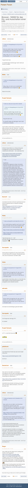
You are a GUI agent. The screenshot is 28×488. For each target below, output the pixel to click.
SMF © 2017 (13, 486)
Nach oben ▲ (19, 485)
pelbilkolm (5, 346)
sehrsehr (4, 288)
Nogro (4, 446)
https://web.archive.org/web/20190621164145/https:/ (13, 413)
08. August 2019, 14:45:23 (7, 330)
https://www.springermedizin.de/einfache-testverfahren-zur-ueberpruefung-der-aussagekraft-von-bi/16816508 (12, 155)
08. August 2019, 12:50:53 (7, 290)
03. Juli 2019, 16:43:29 (6, 145)
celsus (4, 39)
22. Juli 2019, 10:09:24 (6, 199)
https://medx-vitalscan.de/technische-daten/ (14, 230)
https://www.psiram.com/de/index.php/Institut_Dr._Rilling (14, 467)
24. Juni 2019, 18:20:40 (6, 41)
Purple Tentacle (6, 98)
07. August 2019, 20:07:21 (7, 217)
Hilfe (7, 485)
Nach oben (3, 476)
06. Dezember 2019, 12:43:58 (7, 367)
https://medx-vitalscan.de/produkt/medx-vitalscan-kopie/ (13, 233)
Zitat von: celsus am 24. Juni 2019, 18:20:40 (13, 103)
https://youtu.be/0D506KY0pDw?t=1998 (11, 356)
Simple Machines (19, 486)
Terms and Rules (12, 485)
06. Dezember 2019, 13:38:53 (7, 395)
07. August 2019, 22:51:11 (7, 264)
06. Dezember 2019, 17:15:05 (7, 448)
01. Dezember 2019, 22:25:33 (7, 348)
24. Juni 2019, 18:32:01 (6, 100)
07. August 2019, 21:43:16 (7, 249)
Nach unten (4, 34)
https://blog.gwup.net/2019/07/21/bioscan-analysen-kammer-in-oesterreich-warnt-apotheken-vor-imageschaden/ (12, 207)
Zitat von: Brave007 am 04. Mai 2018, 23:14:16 (13, 221)
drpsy (3, 215)
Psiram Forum (6, 5)
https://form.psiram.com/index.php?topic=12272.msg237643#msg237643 (11, 455)
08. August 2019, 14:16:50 (7, 315)
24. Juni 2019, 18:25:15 (6, 76)
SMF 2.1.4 (8, 486)
